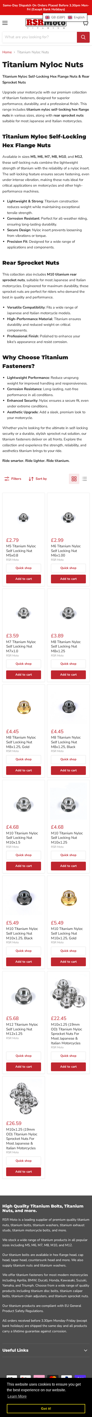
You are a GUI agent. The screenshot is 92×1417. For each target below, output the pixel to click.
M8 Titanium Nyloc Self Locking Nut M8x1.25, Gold (21, 742)
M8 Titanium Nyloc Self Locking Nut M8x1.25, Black (66, 742)
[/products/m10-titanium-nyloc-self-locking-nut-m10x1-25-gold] (68, 896)
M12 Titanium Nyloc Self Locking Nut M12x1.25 (22, 1029)
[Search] (83, 37)
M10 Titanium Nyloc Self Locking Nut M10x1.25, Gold (67, 933)
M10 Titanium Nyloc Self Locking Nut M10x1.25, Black (22, 933)
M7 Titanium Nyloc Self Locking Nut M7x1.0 (21, 646)
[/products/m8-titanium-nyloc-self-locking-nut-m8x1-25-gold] (23, 705)
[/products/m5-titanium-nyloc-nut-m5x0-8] (23, 514)
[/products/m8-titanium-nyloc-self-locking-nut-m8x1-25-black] (68, 705)
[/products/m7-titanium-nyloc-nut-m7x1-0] (23, 609)
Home (7, 52)
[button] (65, 17)
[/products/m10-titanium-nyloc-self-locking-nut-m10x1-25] (68, 801)
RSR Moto (12, 560)
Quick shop (24, 568)
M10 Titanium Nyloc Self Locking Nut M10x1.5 (22, 838)
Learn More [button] (17, 1396)
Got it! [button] (46, 1408)
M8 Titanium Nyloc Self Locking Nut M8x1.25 (66, 646)
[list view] (84, 479)
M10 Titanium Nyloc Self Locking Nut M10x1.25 (67, 838)
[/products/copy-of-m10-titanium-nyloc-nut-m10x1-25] (23, 992)
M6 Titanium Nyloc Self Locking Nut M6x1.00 (66, 551)
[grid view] (74, 479)
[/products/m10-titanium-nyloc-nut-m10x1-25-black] (23, 896)
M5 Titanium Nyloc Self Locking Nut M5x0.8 (21, 551)
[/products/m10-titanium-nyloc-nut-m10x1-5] (23, 801)
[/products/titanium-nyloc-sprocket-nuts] (68, 992)
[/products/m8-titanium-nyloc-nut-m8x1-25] (68, 609)
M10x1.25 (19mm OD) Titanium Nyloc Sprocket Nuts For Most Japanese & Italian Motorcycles (66, 1033)
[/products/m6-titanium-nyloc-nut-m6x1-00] (68, 514)
